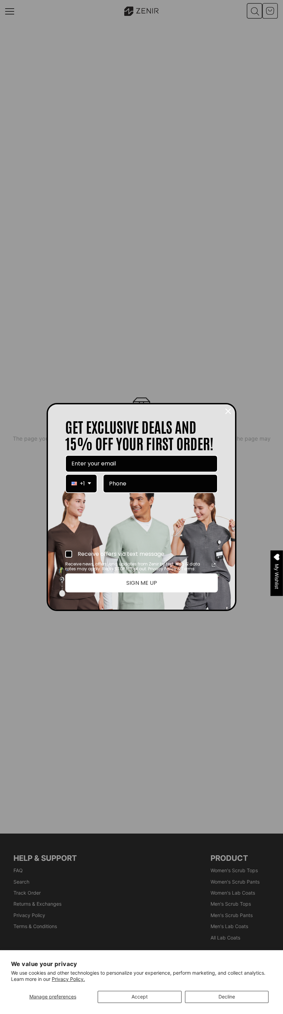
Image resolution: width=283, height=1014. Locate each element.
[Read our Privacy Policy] (213, 565)
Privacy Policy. (68, 979)
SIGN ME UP (141, 583)
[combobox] (81, 483)
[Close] (228, 411)
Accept (139, 997)
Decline (226, 997)
